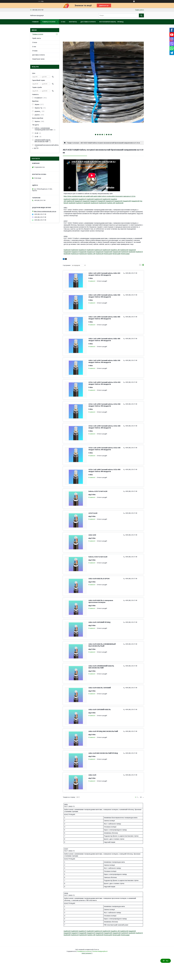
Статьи (34, 42)
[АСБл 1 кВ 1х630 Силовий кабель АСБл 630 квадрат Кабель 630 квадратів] (76, 389)
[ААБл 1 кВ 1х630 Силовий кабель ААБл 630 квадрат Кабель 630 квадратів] (76, 280)
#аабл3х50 (74, 199)
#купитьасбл (108, 253)
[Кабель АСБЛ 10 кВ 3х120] (76, 499)
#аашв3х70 (94, 201)
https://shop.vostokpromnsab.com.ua (45, 211)
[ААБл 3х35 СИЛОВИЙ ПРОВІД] (76, 629)
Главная (35, 22)
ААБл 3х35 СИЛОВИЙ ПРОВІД (99, 622)
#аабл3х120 (98, 199)
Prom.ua (96, 949)
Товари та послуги (73, 143)
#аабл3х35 (67, 199)
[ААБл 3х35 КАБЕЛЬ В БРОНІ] (76, 586)
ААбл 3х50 (92, 535)
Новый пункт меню (38, 59)
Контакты (73, 22)
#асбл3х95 (86, 203)
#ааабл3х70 (82, 199)
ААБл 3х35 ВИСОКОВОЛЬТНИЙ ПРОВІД (103, 753)
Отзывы (34, 51)
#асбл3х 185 (111, 203)
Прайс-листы (36, 38)
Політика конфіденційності (100, 951)
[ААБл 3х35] (76, 782)
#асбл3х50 (72, 203)
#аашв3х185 (127, 201)
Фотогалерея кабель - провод (111, 22)
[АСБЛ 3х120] (76, 520)
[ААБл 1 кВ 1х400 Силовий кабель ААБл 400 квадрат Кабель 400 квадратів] (76, 346)
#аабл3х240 (70, 201)
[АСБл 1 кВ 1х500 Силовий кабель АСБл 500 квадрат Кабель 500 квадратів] (76, 411)
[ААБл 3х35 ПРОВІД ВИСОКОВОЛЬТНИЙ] (76, 739)
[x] (66, 259)
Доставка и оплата (88, 22)
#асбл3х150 (103, 203)
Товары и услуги (48, 22)
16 (140, 797)
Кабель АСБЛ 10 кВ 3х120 (98, 491)
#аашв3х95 (101, 201)
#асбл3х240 (119, 203)
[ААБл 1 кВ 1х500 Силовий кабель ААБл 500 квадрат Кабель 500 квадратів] (76, 302)
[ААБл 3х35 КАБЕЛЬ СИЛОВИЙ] (76, 695)
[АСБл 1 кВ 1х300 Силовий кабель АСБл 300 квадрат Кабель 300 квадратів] (76, 455)
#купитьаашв (125, 253)
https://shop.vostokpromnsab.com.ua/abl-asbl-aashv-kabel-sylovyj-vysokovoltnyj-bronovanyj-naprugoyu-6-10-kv (99, 196)
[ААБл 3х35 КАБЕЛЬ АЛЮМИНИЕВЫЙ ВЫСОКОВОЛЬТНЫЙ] (76, 651)
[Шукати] (141, 15)
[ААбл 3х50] (76, 542)
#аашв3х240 (135, 201)
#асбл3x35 (124, 252)
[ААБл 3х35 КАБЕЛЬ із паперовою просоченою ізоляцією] (76, 608)
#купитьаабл (116, 253)
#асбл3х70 (79, 203)
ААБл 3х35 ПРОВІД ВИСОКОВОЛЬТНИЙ (103, 731)
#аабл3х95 (90, 199)
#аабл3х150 (106, 199)
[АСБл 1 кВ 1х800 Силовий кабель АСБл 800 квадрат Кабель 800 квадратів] (76, 477)
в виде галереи (140, 265)
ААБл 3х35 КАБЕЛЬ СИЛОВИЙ (100, 688)
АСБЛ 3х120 (93, 513)
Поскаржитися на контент (84, 951)
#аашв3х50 (86, 201)
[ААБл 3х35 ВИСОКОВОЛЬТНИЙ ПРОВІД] (76, 760)
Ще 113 (36, 148)
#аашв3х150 (118, 201)
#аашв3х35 (78, 201)
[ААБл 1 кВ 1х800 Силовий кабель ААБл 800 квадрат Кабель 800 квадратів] (76, 324)
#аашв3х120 (110, 201)
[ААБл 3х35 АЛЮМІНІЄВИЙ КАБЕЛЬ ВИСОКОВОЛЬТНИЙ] (76, 673)
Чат (167, 961)
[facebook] (64, 259)
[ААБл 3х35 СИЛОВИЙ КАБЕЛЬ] (76, 717)
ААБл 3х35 (92, 775)
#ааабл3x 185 (115, 250)
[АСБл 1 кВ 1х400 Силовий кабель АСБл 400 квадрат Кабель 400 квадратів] (76, 433)
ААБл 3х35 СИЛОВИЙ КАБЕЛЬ (100, 709)
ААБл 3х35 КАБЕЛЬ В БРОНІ (99, 578)
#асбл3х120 (94, 203)
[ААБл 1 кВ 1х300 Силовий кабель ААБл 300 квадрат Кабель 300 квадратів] (76, 368)
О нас (63, 22)
